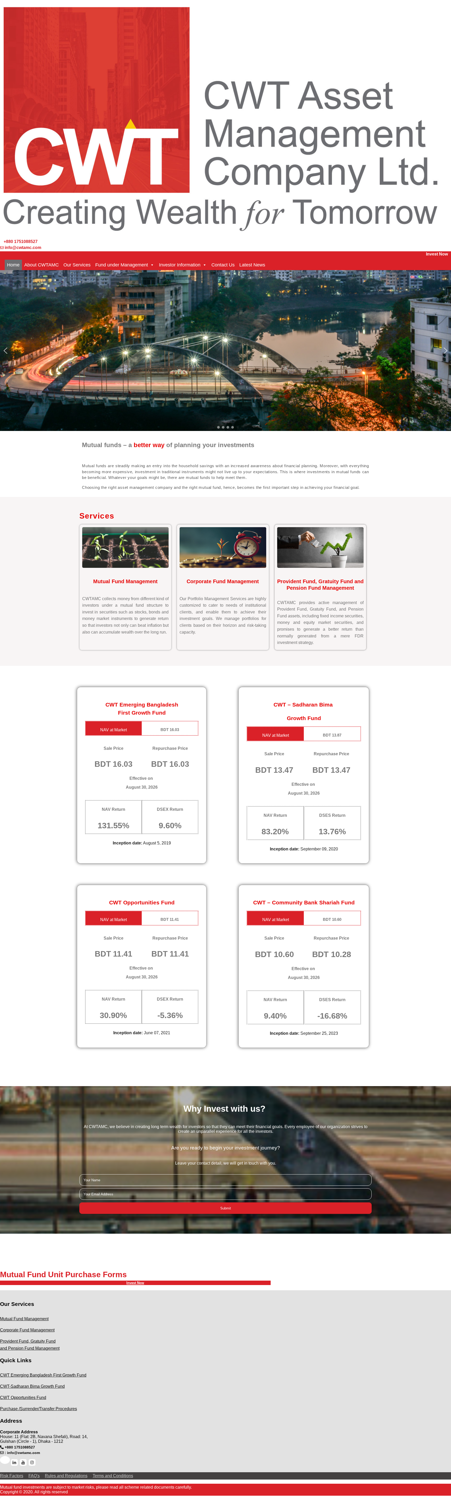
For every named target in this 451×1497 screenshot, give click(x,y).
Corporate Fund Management (27, 1330)
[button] (5, 350)
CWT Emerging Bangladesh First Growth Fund (43, 1375)
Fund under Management (121, 264)
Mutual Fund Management (24, 1319)
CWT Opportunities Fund (23, 1397)
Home (13, 264)
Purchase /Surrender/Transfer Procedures (38, 1409)
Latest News (252, 264)
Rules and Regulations (66, 1476)
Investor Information (179, 264)
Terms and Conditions (113, 1476)
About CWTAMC (41, 264)
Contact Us (223, 264)
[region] (225, 350)
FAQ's (34, 1476)
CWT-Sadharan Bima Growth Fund (32, 1386)
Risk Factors (11, 1476)
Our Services (77, 264)
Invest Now (437, 254)
